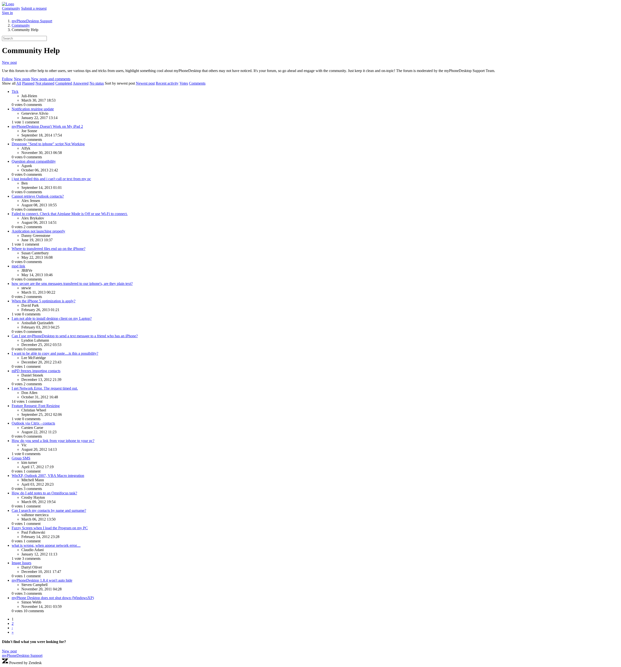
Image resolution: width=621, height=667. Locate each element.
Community (11, 8)
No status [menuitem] (97, 83)
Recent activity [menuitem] (167, 83)
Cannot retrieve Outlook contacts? (38, 196)
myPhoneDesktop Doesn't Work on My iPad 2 (47, 126)
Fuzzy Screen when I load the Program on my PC (50, 528)
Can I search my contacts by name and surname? (49, 510)
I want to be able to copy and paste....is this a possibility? (55, 353)
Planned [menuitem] (28, 83)
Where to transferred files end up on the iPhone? (48, 249)
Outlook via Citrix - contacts (33, 423)
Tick (15, 91)
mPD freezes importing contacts (36, 371)
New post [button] (9, 62)
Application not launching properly (38, 231)
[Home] (8, 4)
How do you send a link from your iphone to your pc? (53, 441)
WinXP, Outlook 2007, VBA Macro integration (48, 476)
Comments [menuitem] (197, 83)
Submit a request (34, 8)
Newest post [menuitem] (145, 83)
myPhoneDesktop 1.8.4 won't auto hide (42, 580)
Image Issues (21, 563)
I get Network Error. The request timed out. (45, 388)
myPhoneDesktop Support (32, 21)
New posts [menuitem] (22, 79)
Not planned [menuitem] (44, 83)
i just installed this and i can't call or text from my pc (51, 179)
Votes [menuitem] (184, 83)
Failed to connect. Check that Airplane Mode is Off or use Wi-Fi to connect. (70, 214)
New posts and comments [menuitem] (50, 79)
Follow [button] (7, 79)
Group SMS (21, 458)
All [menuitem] (18, 83)
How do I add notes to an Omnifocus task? (44, 493)
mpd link (18, 266)
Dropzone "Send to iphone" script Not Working (48, 144)
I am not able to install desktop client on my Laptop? (52, 318)
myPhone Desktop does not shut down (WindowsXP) (53, 598)
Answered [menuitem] (81, 83)
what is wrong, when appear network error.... (46, 545)
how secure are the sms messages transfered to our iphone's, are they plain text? (72, 283)
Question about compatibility (34, 161)
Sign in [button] (7, 13)
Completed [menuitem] (63, 83)
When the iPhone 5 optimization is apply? (43, 301)
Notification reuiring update (33, 109)
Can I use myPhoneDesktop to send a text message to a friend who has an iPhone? (75, 336)
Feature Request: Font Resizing (36, 406)
